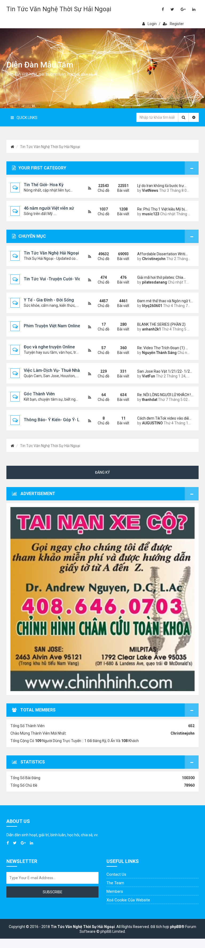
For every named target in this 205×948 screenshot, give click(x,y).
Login (152, 24)
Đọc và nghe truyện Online (49, 346)
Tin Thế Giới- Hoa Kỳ (44, 184)
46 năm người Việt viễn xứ (49, 208)
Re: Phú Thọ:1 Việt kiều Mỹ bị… (162, 209)
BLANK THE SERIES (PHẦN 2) (161, 324)
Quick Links (27, 117)
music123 (150, 214)
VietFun (148, 376)
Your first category (42, 167)
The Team (115, 883)
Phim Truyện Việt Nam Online (52, 325)
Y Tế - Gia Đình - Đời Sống (49, 299)
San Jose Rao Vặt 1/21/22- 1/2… (164, 371)
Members (115, 891)
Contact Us (116, 874)
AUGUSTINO (152, 423)
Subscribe (52, 892)
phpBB (175, 927)
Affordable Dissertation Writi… (162, 254)
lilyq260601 (152, 306)
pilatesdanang (154, 282)
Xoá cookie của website (128, 900)
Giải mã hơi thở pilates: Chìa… (161, 277)
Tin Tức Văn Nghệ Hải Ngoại (51, 253)
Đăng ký (102, 472)
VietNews (150, 190)
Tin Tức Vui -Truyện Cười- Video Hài (58, 278)
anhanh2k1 (151, 329)
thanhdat (149, 399)
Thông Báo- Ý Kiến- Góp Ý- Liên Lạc (59, 419)
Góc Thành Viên (39, 393)
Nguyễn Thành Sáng (159, 352)
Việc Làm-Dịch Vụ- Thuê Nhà (52, 370)
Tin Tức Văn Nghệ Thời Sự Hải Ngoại (58, 9)
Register (177, 24)
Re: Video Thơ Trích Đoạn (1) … (162, 348)
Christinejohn (153, 259)
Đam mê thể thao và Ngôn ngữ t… (164, 301)
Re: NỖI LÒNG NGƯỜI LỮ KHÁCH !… (164, 395)
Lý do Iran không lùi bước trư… (161, 186)
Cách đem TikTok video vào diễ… (164, 418)
